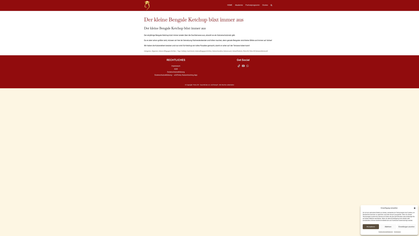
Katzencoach (227, 51)
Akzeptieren (371, 227)
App (195, 75)
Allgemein (155, 51)
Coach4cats (190, 51)
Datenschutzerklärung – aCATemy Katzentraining (174, 75)
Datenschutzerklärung (176, 72)
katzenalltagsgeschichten (203, 51)
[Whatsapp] (247, 65)
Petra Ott (246, 51)
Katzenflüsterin (237, 51)
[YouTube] (243, 65)
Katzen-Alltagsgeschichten (167, 51)
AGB (176, 69)
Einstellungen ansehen (406, 227)
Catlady (183, 51)
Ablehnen (388, 227)
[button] (415, 208)
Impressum (397, 232)
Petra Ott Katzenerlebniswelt (258, 51)
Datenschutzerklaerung (386, 232)
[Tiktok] (239, 65)
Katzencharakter (217, 51)
